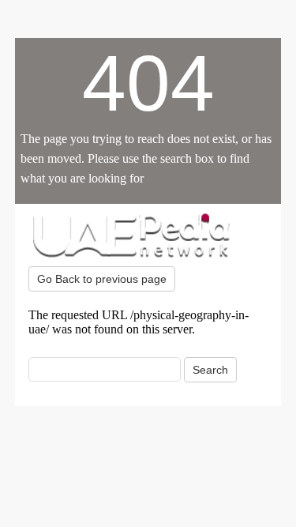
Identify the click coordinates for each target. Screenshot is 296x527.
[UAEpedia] (148, 235)
